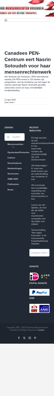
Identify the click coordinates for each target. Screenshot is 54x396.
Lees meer (9, 102)
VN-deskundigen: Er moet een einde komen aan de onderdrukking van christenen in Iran (39, 172)
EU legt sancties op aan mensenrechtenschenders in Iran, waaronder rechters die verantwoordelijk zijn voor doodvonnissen (39, 149)
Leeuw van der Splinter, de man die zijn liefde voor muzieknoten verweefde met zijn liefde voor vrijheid (39, 214)
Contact (41, 330)
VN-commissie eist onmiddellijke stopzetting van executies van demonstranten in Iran (39, 192)
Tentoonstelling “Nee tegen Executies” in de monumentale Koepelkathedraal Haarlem (39, 237)
